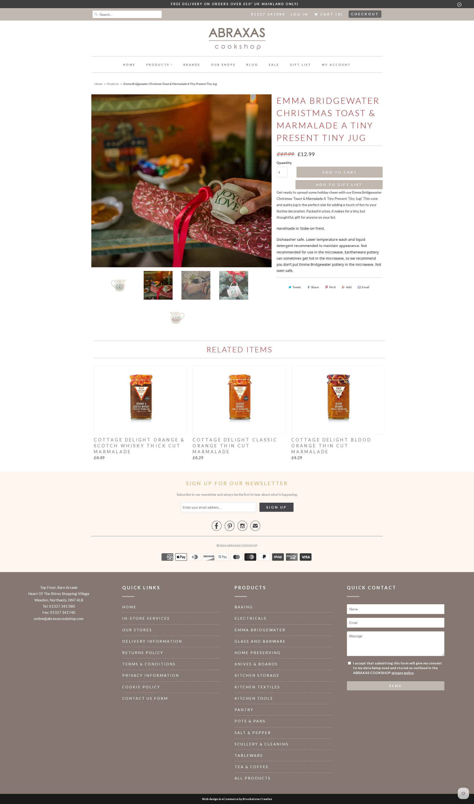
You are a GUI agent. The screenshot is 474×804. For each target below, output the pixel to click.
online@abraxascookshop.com (58, 618)
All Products (253, 778)
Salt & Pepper (253, 732)
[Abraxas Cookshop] (237, 39)
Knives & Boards (256, 664)
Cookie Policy (141, 687)
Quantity (284, 163)
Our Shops (223, 64)
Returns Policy (142, 652)
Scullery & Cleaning (262, 744)
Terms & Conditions (149, 664)
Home (129, 64)
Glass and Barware (260, 641)
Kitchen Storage (257, 675)
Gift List (300, 64)
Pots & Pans (250, 721)
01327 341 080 (62, 606)
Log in (299, 14)
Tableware (249, 755)
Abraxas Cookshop (242, 545)
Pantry (244, 709)
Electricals (251, 618)
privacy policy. (403, 673)
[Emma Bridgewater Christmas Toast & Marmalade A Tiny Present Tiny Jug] (181, 180)
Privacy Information (150, 675)
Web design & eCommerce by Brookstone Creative (237, 799)
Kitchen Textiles (257, 687)
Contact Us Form (145, 698)
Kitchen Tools (254, 698)
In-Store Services (146, 618)
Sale (274, 64)
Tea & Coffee (252, 766)
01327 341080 (268, 14)
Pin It (332, 287)
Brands (191, 64)
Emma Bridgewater (260, 630)
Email (365, 287)
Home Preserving (258, 652)
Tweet (297, 287)
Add (349, 287)
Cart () (330, 14)
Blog (252, 64)
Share (315, 287)
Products (158, 64)
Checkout (365, 14)
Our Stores (137, 630)
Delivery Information (152, 641)
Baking (244, 607)
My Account (336, 64)
